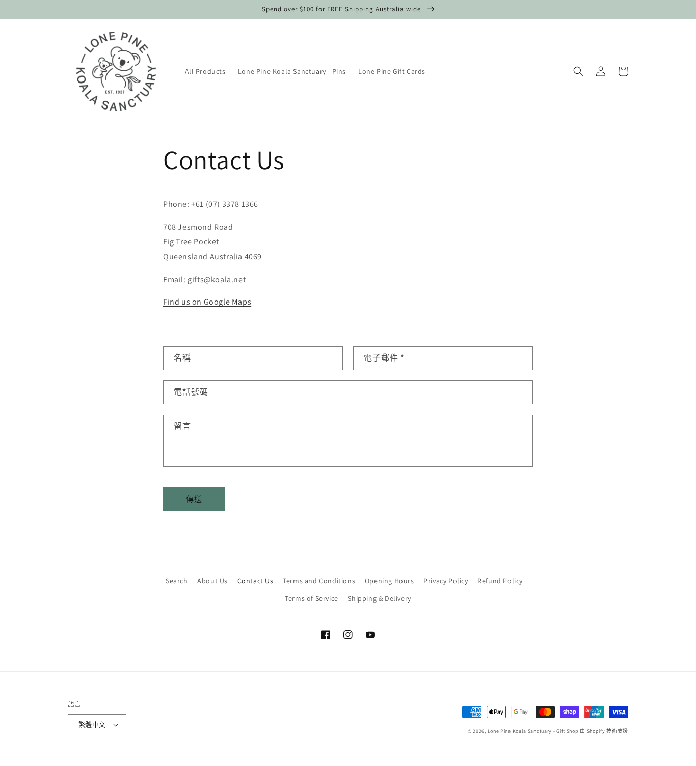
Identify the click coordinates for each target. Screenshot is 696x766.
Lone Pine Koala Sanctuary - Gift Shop (533, 731)
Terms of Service (311, 598)
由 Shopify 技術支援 (604, 731)
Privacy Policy (445, 580)
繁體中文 (92, 724)
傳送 (194, 499)
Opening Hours (389, 580)
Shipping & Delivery (379, 598)
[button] (578, 71)
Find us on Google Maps (207, 301)
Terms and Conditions (319, 580)
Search (177, 580)
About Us (212, 580)
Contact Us (255, 580)
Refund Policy (500, 580)
